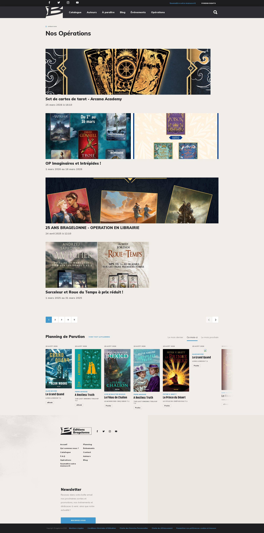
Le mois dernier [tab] (175, 337)
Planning (87, 444)
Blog (122, 12)
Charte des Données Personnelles (134, 528)
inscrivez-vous (78, 520)
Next (215, 320)
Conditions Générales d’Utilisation (102, 528)
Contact (87, 452)
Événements (138, 12)
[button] (228, 379)
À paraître (108, 12)
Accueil (63, 444)
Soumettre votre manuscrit (183, 3)
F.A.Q (62, 456)
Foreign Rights (208, 3)
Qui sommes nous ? (69, 448)
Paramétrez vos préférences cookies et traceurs (196, 528)
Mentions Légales (76, 528)
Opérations (158, 12)
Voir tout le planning (99, 337)
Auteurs (92, 12)
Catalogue (75, 12)
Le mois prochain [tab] (209, 337)
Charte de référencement (162, 528)
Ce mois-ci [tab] (192, 337)
